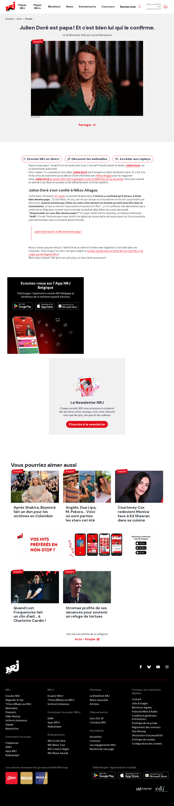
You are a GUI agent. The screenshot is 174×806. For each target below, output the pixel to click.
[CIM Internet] (143, 789)
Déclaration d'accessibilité (147, 735)
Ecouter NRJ (12, 696)
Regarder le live (14, 700)
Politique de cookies (143, 739)
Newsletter (12, 729)
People (28, 19)
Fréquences (12, 743)
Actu (19, 19)
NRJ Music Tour (56, 745)
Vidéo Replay (12, 716)
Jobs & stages (140, 703)
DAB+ (8, 747)
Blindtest (54, 6)
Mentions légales (142, 707)
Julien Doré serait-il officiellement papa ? (58, 232)
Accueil (9, 19)
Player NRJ (22, 7)
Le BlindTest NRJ (100, 696)
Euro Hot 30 (96, 718)
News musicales (99, 700)
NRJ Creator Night (58, 749)
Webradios (11, 708)
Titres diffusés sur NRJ (18, 704)
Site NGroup (139, 731)
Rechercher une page (102, 749)
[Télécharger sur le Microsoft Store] (67, 306)
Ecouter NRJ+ (56, 696)
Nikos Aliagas (104, 176)
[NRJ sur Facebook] (141, 667)
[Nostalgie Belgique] (26, 778)
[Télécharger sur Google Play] (22, 306)
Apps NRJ (10, 751)
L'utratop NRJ (98, 722)
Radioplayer (12, 755)
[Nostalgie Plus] (41, 778)
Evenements (87, 6)
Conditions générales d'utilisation (144, 717)
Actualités (96, 737)
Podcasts (10, 712)
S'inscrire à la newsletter (87, 424)
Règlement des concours (146, 727)
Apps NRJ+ (54, 722)
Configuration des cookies (147, 744)
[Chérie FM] (11, 778)
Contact (136, 699)
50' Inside (59, 196)
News (69, 6)
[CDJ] (161, 789)
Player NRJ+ (37, 7)
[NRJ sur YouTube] (158, 667)
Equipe (9, 724)
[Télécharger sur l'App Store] (45, 306)
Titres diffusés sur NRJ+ (61, 700)
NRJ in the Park (56, 741)
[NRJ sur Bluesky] (149, 667)
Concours (108, 6)
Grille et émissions (16, 720)
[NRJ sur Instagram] (167, 667)
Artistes (94, 704)
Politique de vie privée (144, 723)
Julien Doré (80, 172)
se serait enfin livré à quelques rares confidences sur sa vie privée (79, 179)
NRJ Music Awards (58, 753)
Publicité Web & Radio (144, 711)
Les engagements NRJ (103, 745)
